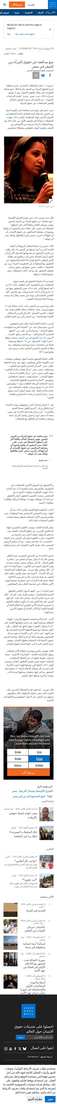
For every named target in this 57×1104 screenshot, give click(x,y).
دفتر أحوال (47, 341)
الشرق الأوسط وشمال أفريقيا (36, 791)
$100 (18, 752)
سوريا (16, 12)
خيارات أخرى (35, 1099)
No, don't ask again (25, 34)
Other (17, 765)
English (13, 53)
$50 (39, 752)
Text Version (32, 1056)
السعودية (28, 12)
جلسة (50, 390)
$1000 (39, 765)
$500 (18, 759)
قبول (50, 1099)
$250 (39, 759)
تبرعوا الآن (17, 4)
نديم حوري (44, 217)
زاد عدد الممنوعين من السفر (32, 337)
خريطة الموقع (46, 1056)
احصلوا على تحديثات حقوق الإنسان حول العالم (33, 1029)
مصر (14, 791)
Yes (9, 34)
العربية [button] (31, 4)
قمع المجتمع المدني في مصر (29, 796)
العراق (40, 12)
